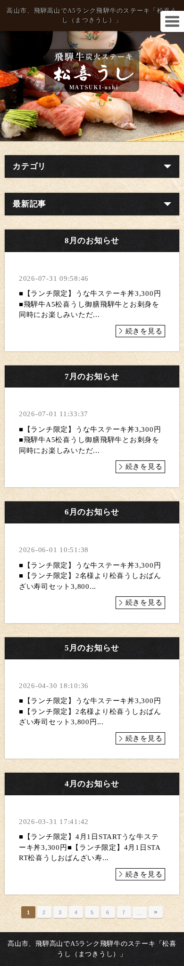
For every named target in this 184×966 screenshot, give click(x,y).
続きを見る (144, 331)
